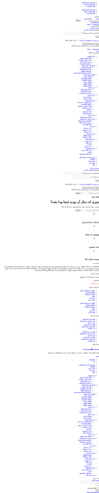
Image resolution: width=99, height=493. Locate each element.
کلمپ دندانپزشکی (85, 117)
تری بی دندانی (86, 130)
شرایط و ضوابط (90, 294)
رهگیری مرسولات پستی (87, 290)
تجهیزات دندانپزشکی (88, 319)
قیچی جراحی (87, 98)
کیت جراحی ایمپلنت (85, 60)
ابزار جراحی (91, 323)
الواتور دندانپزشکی (89, 324)
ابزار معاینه (91, 328)
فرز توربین (87, 141)
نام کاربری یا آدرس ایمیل (90, 33)
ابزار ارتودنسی (86, 111)
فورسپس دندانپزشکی (88, 326)
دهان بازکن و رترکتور (84, 106)
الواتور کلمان (87, 84)
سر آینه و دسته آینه (85, 93)
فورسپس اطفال (86, 71)
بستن (97, 356)
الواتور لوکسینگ (86, 78)
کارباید (89, 144)
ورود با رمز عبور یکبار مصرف (90, 44)
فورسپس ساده (86, 67)
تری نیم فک (87, 132)
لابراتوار (88, 109)
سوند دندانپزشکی (85, 89)
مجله (93, 296)
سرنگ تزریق (87, 97)
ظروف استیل (87, 113)
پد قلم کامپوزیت (86, 104)
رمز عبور (95, 177)
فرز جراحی (87, 146)
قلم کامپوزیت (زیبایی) (84, 102)
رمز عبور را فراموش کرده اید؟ (89, 40)
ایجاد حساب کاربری (90, 29)
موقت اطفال (87, 135)
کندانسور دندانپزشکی (84, 121)
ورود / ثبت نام (90, 475)
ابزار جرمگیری (86, 108)
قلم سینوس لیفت (85, 58)
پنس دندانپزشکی (86, 91)
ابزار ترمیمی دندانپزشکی (87, 321)
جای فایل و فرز (86, 150)
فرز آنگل (88, 143)
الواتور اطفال (87, 85)
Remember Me (92, 488)
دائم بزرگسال (87, 137)
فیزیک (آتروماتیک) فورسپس (82, 73)
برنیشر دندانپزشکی (85, 122)
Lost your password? (92, 492)
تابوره (89, 152)
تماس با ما (91, 300)
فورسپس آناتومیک (85, 69)
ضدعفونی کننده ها (85, 154)
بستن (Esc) (95, 480)
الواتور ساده (87, 76)
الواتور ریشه (87, 82)
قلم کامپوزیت (86, 124)
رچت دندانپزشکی (85, 62)
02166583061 (94, 22)
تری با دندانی (87, 128)
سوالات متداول (90, 292)
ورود (97, 36)
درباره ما (92, 298)
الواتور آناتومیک (86, 80)
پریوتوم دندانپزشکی (85, 63)
